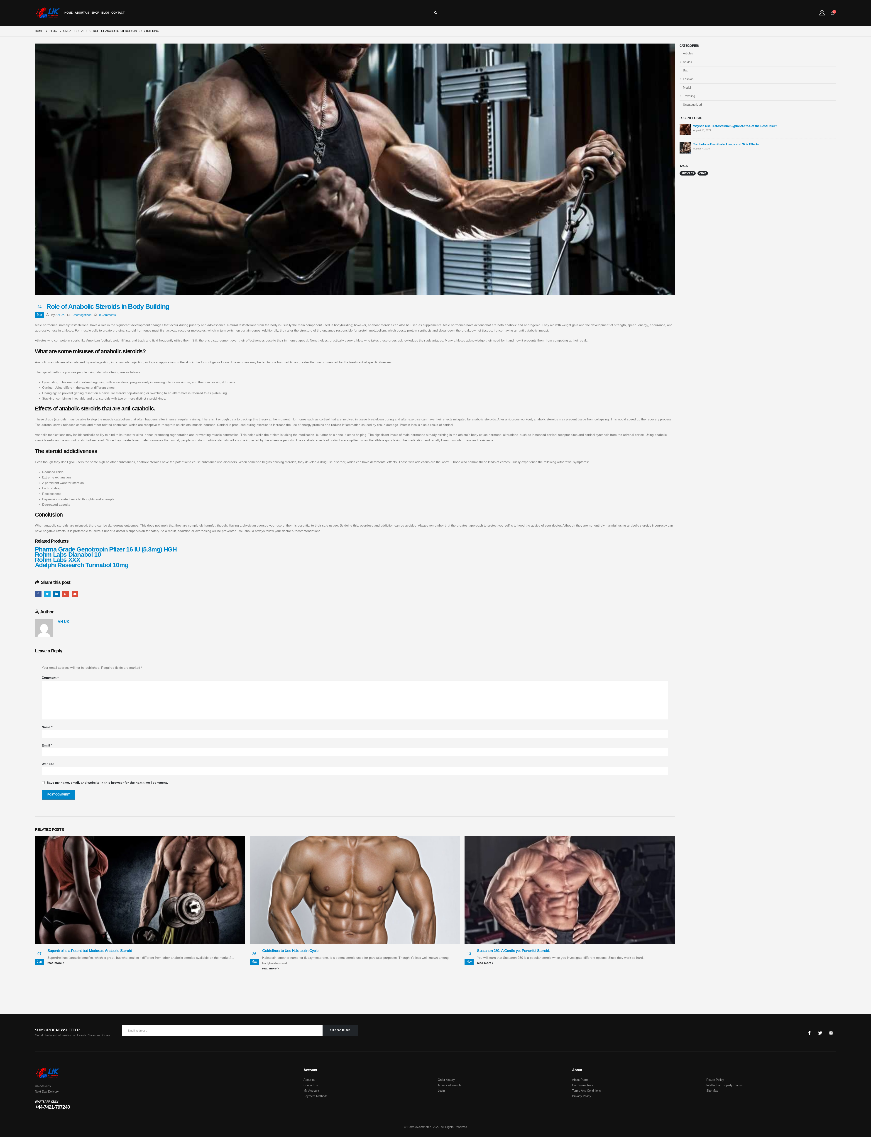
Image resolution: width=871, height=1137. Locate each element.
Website (48, 764)
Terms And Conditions (586, 1090)
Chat (702, 173)
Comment (50, 677)
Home (68, 12)
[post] (685, 129)
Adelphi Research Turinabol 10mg (81, 564)
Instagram (831, 1032)
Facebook (38, 594)
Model (687, 87)
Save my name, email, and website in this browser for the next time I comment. (107, 782)
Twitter (47, 594)
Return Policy (715, 1079)
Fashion (688, 79)
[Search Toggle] (435, 13)
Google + (65, 594)
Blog (105, 12)
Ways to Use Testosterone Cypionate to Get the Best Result (734, 126)
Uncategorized (82, 315)
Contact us (310, 1085)
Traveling (689, 96)
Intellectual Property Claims (724, 1085)
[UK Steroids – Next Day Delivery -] (47, 13)
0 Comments (107, 315)
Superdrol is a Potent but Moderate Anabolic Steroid (89, 951)
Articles (688, 53)
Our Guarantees (582, 1085)
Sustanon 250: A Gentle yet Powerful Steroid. (513, 951)
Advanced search (449, 1085)
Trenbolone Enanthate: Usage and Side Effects (726, 144)
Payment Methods (315, 1096)
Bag (685, 70)
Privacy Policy (581, 1096)
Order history (446, 1079)
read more (55, 963)
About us (309, 1079)
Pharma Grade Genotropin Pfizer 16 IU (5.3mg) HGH (106, 549)
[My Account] (822, 12)
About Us (82, 12)
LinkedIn (56, 594)
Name (47, 727)
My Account (311, 1090)
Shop (95, 12)
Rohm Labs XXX (57, 559)
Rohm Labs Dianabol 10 (68, 554)
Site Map (712, 1090)
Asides (687, 62)
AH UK (60, 315)
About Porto (580, 1079)
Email (75, 594)
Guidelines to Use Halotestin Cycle (290, 951)
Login (441, 1090)
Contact (118, 12)
